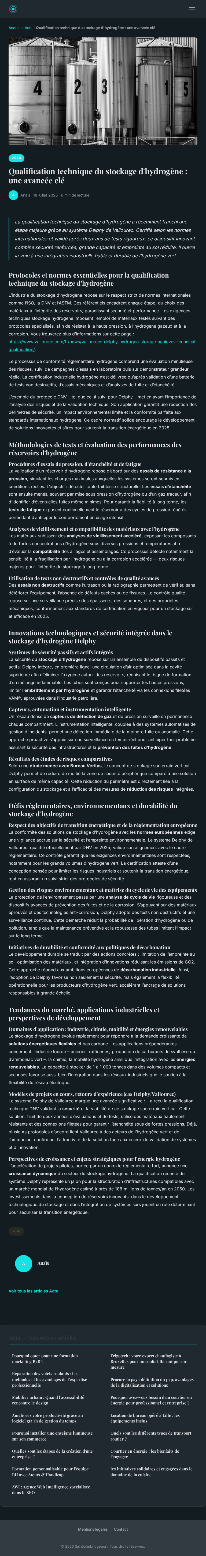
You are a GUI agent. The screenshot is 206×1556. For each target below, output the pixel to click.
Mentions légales (93, 1529)
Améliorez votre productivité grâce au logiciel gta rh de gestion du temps (47, 1418)
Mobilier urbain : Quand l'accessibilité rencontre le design (48, 1400)
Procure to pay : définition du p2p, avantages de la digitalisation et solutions (152, 1382)
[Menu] (192, 9)
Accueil (15, 28)
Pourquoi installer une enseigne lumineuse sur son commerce (52, 1435)
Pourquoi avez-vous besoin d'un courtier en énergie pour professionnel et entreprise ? (151, 1400)
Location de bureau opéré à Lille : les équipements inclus (145, 1418)
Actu (28, 28)
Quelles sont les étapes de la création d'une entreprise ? (52, 1453)
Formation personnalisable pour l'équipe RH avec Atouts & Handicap (50, 1471)
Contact (121, 1529)
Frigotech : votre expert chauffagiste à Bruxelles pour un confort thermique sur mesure (149, 1361)
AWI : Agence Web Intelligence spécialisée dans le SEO (51, 1489)
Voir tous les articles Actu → (36, 1291)
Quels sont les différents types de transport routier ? (151, 1435)
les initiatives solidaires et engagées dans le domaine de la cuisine (152, 1471)
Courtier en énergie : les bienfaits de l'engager (145, 1453)
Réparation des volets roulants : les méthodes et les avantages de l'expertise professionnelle (49, 1379)
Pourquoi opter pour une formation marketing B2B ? (45, 1358)
